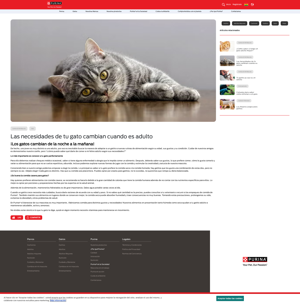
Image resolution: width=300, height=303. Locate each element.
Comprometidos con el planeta (189, 11)
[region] (150, 298)
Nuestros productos (114, 11)
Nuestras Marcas (92, 11)
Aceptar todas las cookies (230, 298)
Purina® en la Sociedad (138, 11)
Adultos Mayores (66, 254)
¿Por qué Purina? (216, 11)
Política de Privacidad (131, 249)
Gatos (75, 11)
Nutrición (31, 258)
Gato (275, 23)
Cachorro (254, 23)
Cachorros (31, 245)
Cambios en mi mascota (37, 266)
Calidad (94, 253)
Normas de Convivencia (132, 254)
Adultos (30, 249)
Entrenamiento (33, 271)
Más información (58, 300)
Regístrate (237, 4)
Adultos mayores (239, 23)
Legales (126, 239)
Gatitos (265, 23)
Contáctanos (236, 11)
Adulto (225, 23)
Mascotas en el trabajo (100, 268)
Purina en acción (97, 272)
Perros (61, 11)
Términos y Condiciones (132, 245)
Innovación (95, 256)
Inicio (228, 4)
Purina (94, 239)
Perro (284, 23)
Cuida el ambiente (162, 11)
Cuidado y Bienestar (35, 262)
